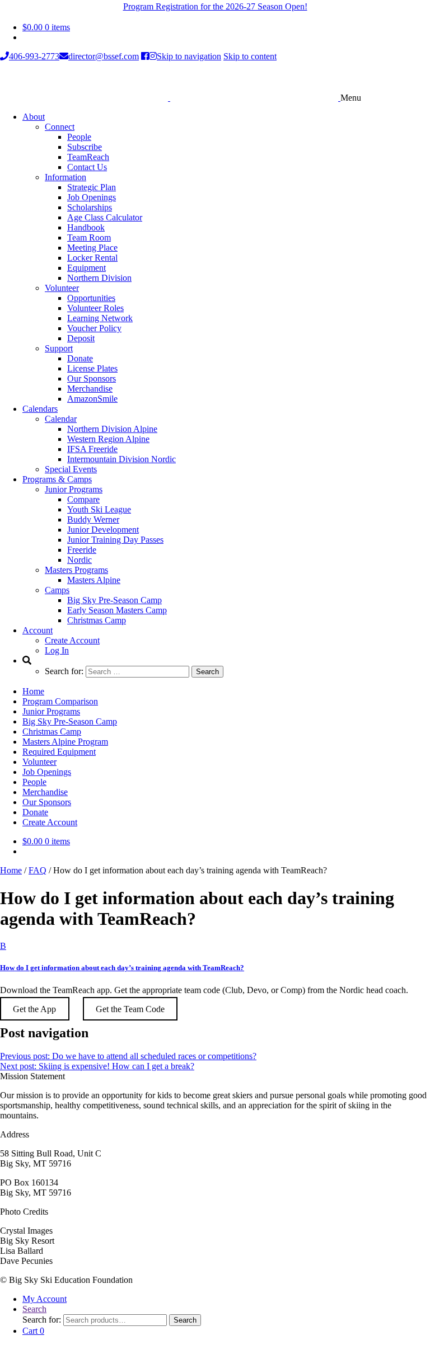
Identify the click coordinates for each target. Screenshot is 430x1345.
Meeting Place (92, 247)
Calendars (40, 408)
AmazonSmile (92, 398)
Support (59, 348)
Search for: (41, 1319)
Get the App (34, 1009)
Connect (59, 126)
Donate (80, 358)
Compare (83, 499)
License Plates (92, 368)
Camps (57, 590)
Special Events (71, 469)
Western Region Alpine (108, 439)
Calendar (61, 419)
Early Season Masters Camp (117, 610)
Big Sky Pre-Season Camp (114, 600)
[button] (215, 956)
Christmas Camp (96, 620)
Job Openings (91, 197)
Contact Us (87, 167)
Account (37, 630)
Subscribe (84, 147)
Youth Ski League (99, 509)
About (33, 116)
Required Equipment (59, 751)
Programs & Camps (57, 479)
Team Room (89, 237)
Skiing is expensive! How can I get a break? (97, 1066)
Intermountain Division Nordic (121, 459)
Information (65, 177)
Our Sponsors (91, 378)
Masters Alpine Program (65, 741)
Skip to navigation (189, 56)
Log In (57, 650)
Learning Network (100, 318)
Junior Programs (73, 489)
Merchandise (90, 388)
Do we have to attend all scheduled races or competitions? (128, 1056)
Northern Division (99, 278)
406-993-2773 (34, 56)
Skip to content (250, 56)
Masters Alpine (93, 580)
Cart (33, 1330)
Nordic (79, 560)
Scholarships (89, 207)
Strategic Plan (91, 187)
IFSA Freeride (92, 449)
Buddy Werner (93, 519)
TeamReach (88, 157)
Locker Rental (92, 257)
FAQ (37, 870)
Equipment (86, 267)
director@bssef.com (103, 56)
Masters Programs (76, 570)
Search (34, 1309)
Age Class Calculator (104, 217)
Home (33, 691)
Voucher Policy (94, 328)
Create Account (72, 640)
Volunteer (62, 288)
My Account (44, 1299)
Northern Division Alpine (112, 429)
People (79, 137)
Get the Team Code (130, 1009)
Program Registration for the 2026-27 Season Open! (215, 6)
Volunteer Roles (95, 308)
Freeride (81, 549)
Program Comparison (60, 701)
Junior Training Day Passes (115, 539)
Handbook (86, 227)
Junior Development (103, 529)
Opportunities (91, 298)
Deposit (81, 338)
